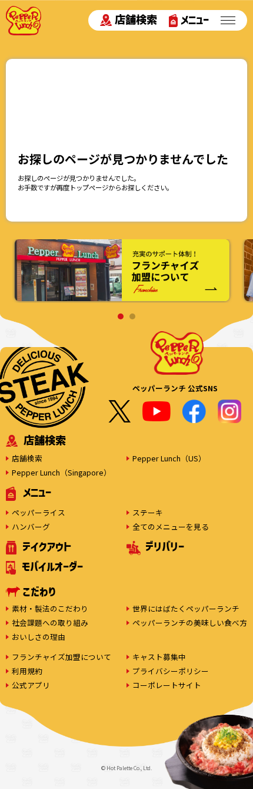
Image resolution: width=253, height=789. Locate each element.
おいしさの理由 (38, 636)
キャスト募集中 (159, 656)
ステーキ (147, 512)
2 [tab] (132, 316)
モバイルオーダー (52, 566)
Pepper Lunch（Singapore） (61, 472)
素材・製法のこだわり (50, 608)
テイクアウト (46, 546)
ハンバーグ (31, 526)
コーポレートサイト (166, 685)
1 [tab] (121, 316)
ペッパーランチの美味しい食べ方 (189, 622)
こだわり (39, 591)
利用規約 (27, 670)
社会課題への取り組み (50, 622)
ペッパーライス (38, 512)
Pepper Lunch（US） (169, 458)
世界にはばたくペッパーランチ (185, 608)
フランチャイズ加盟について (61, 656)
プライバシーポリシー (170, 670)
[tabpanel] (122, 270)
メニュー (195, 19)
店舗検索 (136, 19)
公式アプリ (31, 685)
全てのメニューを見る (170, 526)
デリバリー (164, 546)
